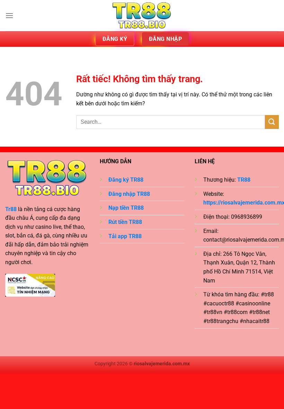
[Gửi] (272, 122)
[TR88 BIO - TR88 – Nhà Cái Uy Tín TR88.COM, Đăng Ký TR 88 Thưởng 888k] (142, 15)
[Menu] (9, 15)
